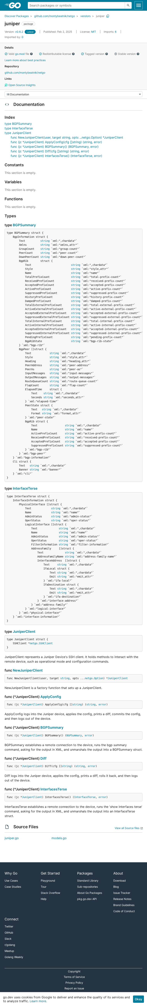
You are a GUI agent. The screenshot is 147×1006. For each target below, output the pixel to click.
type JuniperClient (18, 133)
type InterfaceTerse (19, 128)
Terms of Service (74, 976)
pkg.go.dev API (87, 899)
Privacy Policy (74, 982)
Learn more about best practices (25, 60)
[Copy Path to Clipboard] (107, 16)
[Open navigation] (138, 5)
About (118, 873)
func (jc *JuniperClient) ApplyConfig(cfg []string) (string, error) (56, 142)
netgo (33, 643)
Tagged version (94, 53)
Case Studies (13, 886)
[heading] (16, 5)
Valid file (19, 53)
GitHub (9, 932)
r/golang (10, 944)
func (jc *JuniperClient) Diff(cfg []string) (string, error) (50, 151)
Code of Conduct (124, 911)
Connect (12, 919)
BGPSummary (24, 225)
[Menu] (73, 94)
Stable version (126, 53)
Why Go (11, 873)
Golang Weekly (14, 957)
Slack (8, 938)
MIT (93, 31)
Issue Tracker (121, 892)
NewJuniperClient (28, 670)
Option (98, 678)
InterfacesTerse (53, 789)
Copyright (74, 971)
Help (44, 899)
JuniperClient (24, 632)
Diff (43, 758)
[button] (6, 53)
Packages (85, 873)
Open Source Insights (21, 85)
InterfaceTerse (25, 488)
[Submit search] (128, 5)
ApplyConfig (50, 697)
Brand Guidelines (123, 905)
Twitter (9, 926)
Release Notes (122, 899)
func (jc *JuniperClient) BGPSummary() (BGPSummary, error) (55, 146)
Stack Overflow (50, 892)
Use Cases (11, 880)
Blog (116, 886)
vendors (85, 16)
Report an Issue (74, 988)
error (102, 704)
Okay (138, 999)
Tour (43, 886)
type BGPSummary (18, 124)
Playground (48, 880)
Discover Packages (17, 16)
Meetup (9, 950)
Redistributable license (57, 53)
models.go (59, 838)
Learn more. (38, 1001)
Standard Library (87, 880)
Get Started (50, 873)
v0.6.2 (14, 31)
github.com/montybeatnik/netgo (54, 16)
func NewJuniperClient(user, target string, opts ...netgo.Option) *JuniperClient (67, 137)
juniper (100, 16)
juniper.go (12, 838)
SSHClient (46, 643)
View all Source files (127, 828)
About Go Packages (89, 892)
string (45, 240)
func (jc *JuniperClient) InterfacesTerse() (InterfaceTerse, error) (56, 156)
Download (119, 880)
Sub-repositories (87, 886)
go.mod (20, 53)
